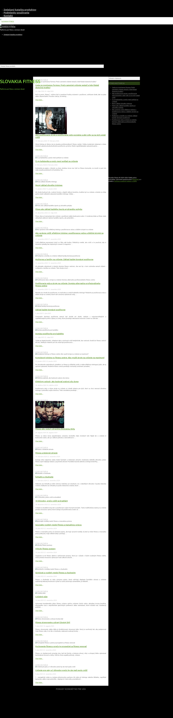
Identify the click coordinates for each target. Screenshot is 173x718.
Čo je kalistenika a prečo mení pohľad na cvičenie (56, 161)
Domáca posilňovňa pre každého (49, 334)
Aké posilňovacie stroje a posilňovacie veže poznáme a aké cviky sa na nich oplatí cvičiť (126, 95)
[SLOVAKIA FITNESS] (7, 21)
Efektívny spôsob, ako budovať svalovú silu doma (56, 381)
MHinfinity (135, 179)
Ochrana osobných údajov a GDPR (125, 181)
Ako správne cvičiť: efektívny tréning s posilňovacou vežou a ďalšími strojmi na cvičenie (125, 112)
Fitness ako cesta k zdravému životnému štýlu (55, 429)
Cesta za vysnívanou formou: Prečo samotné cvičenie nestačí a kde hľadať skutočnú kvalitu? (124, 89)
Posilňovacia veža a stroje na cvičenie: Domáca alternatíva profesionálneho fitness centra (124, 122)
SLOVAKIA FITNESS (7, 27)
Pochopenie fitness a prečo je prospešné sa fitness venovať (61, 646)
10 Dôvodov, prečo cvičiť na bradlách (51, 501)
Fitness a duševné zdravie (46, 453)
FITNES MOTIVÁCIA (41, 80)
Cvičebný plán (41, 597)
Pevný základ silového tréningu (48, 185)
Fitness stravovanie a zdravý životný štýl (52, 622)
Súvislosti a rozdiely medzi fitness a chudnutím (55, 573)
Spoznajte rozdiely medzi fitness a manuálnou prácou (58, 525)
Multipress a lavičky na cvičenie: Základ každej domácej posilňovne (64, 259)
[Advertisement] (70, 705)
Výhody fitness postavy (45, 549)
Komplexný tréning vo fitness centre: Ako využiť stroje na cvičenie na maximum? (70, 358)
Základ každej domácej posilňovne (50, 310)
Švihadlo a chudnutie (44, 477)
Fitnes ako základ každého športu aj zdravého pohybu (58, 209)
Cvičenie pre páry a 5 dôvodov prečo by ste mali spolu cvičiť (61, 670)
